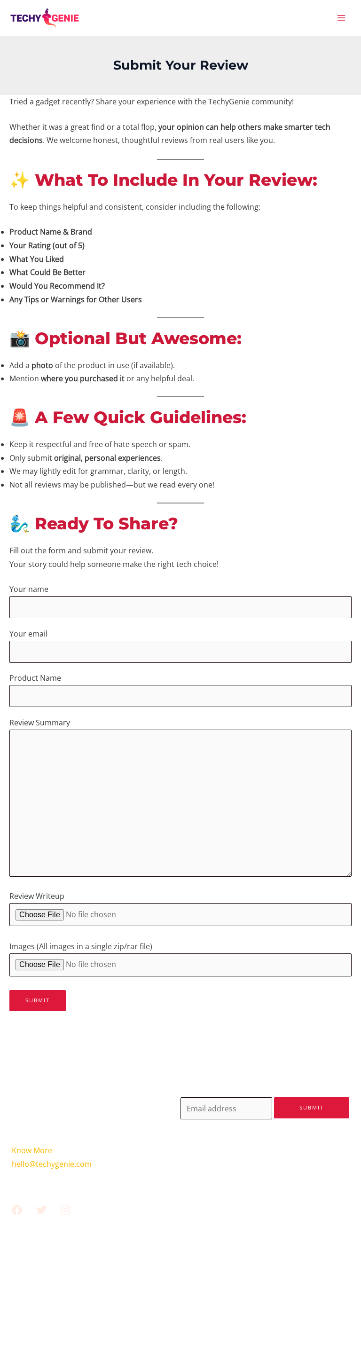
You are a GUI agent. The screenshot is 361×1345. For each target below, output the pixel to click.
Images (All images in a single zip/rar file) (80, 946)
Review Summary (39, 722)
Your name (28, 589)
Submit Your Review (180, 1265)
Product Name (35, 678)
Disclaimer (180, 1306)
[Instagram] (66, 1210)
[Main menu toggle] (341, 18)
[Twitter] (41, 1210)
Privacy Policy (180, 1292)
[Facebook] (17, 1210)
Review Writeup (36, 896)
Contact (181, 1279)
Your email (28, 634)
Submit (311, 1107)
